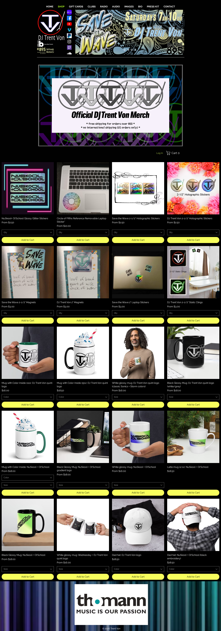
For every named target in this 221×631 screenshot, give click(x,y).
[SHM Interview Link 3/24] (135, 49)
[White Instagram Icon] (69, 41)
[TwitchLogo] (69, 47)
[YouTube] (69, 24)
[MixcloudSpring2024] (131, 49)
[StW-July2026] (124, 49)
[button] (174, 153)
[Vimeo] (69, 29)
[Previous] (79, 32)
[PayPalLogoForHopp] (69, 35)
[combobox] (28, 232)
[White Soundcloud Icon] (69, 53)
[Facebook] (69, 18)
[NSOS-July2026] (128, 50)
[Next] (180, 32)
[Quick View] (28, 188)
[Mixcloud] (69, 12)
